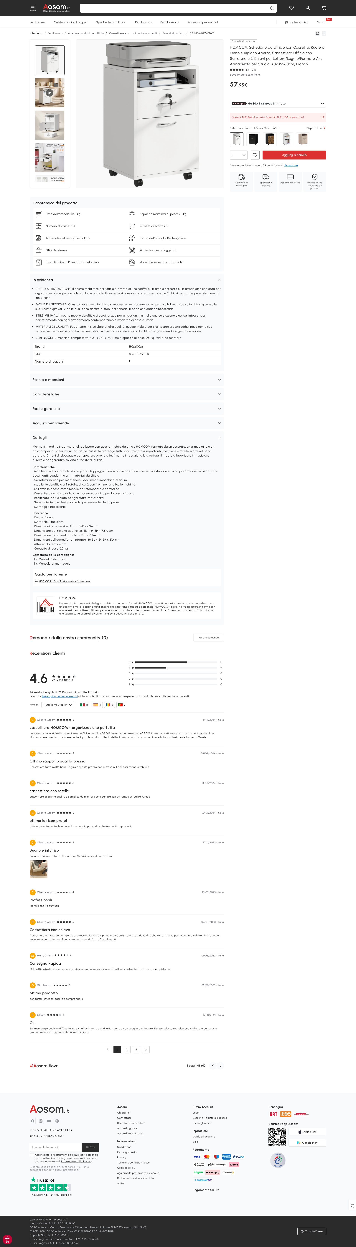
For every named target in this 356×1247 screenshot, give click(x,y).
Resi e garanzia (127, 1152)
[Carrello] (324, 8)
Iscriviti (90, 1147)
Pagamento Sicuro (206, 1190)
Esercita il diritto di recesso (210, 1117)
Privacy (121, 1157)
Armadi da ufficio (173, 33)
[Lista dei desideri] (291, 8)
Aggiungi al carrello (294, 155)
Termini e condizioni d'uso (133, 1162)
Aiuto (120, 1183)
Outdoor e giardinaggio (70, 22)
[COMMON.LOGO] (56, 8)
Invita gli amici (202, 1123)
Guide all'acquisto (204, 1136)
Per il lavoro (143, 22)
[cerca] (272, 8)
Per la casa (37, 22)
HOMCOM (136, 346)
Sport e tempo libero (111, 22)
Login (196, 1112)
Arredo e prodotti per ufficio (86, 33)
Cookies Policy (126, 1167)
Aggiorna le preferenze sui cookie (138, 1173)
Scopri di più (196, 1065)
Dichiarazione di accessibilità (135, 1178)
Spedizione (124, 1147)
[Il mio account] (308, 8)
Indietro (37, 33)
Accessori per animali (203, 22)
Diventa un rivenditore (131, 1123)
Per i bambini (169, 22)
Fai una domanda (209, 637)
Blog (195, 1141)
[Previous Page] (107, 1049)
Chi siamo (123, 1112)
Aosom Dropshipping (130, 1133)
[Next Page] (146, 1049)
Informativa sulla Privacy (76, 1161)
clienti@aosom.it (56, 1219)
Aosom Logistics (127, 1128)
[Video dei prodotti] (49, 93)
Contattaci (124, 1117)
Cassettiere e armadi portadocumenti (133, 33)
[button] (127, 280)
